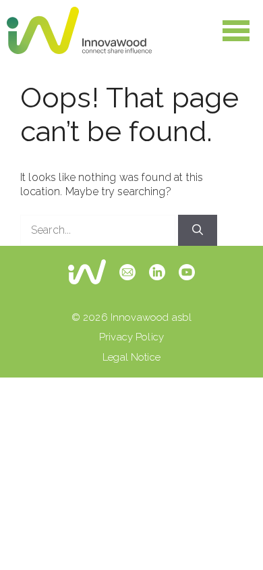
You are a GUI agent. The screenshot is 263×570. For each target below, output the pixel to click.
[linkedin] (157, 272)
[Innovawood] (79, 30)
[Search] (197, 230)
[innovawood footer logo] (87, 271)
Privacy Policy (131, 337)
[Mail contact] (127, 272)
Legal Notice (131, 357)
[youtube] (187, 272)
